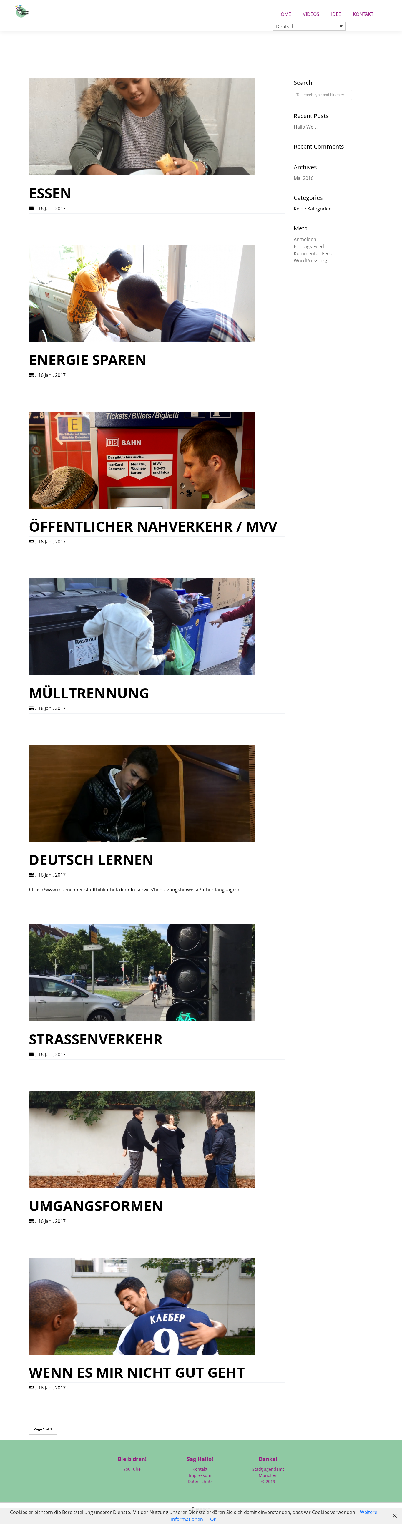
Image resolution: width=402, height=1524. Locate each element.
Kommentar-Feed (313, 253)
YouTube (132, 1469)
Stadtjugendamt (268, 1469)
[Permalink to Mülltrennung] (142, 673)
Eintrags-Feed (309, 246)
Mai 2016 (303, 178)
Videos (311, 12)
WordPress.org (310, 260)
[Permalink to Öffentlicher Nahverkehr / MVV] (142, 507)
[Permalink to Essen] (142, 173)
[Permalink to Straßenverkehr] (142, 1019)
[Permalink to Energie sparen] (142, 340)
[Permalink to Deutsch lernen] (142, 840)
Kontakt (363, 12)
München (268, 1475)
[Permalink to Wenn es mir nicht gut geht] (142, 1353)
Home (284, 12)
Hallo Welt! (306, 127)
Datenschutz (200, 1481)
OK (213, 1519)
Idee (336, 12)
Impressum (200, 1475)
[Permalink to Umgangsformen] (142, 1186)
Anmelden (305, 239)
